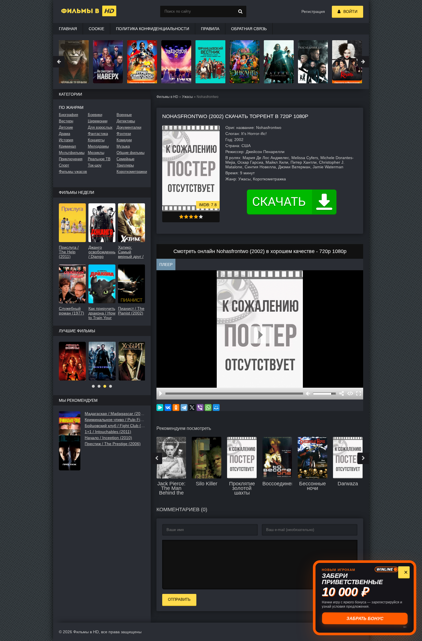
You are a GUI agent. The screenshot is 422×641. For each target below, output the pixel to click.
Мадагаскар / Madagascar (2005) (115, 413)
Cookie (96, 28)
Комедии (124, 140)
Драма (64, 134)
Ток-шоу (95, 165)
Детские (66, 127)
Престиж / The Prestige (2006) (113, 443)
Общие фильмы (130, 152)
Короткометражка (269, 179)
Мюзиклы (96, 152)
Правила (210, 28)
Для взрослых (100, 127)
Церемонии (97, 121)
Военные (124, 115)
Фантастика (98, 134)
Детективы (126, 121)
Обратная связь (249, 28)
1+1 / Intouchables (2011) (108, 431)
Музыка (123, 146)
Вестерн (66, 121)
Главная (68, 28)
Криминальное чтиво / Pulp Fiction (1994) (115, 419)
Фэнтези (124, 134)
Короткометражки (131, 171)
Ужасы (187, 97)
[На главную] (82, 11)
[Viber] (200, 407)
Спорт (64, 165)
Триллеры (125, 165)
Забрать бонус (365, 618)
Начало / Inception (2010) (108, 437)
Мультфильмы (71, 152)
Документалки (129, 127)
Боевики (95, 115)
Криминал (67, 146)
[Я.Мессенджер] (159, 407)
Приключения (70, 159)
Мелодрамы (98, 146)
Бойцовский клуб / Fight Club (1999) (115, 425)
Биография (68, 115)
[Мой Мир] (216, 407)
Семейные (125, 159)
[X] (192, 407)
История (66, 140)
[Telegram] (184, 407)
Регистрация (313, 11)
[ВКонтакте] (167, 407)
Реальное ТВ (99, 159)
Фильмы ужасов (73, 171)
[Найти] (240, 11)
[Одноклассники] (176, 407)
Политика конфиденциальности (152, 28)
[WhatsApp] (208, 407)
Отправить (179, 599)
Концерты (96, 140)
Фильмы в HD (167, 97)
